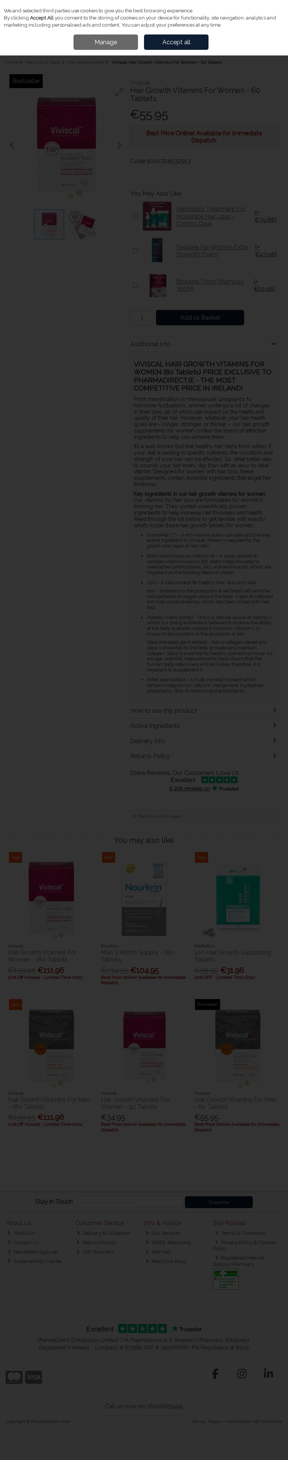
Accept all (176, 42)
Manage (105, 42)
